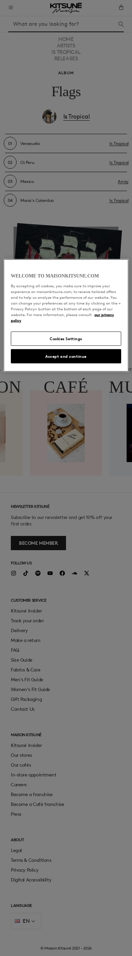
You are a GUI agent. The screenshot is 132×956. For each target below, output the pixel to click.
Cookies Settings (66, 338)
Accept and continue (66, 356)
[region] (66, 315)
